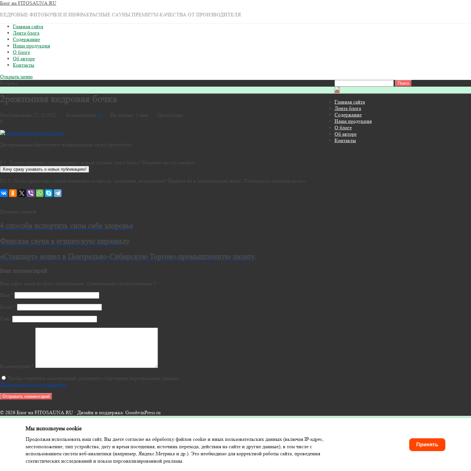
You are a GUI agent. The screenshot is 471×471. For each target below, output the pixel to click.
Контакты (23, 65)
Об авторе (24, 59)
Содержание (26, 39)
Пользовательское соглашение (33, 384)
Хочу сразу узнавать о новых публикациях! (45, 169)
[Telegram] (58, 193)
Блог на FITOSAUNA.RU (28, 3)
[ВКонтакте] (4, 193)
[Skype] (49, 193)
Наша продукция (31, 46)
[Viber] (31, 193)
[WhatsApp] (40, 193)
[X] (22, 193)
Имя (6, 295)
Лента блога (26, 33)
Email (8, 307)
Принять (427, 444)
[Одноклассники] (13, 193)
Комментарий (17, 366)
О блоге (21, 52)
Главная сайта (28, 26)
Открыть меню (16, 76)
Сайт (5, 319)
